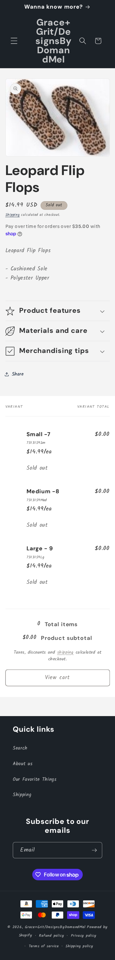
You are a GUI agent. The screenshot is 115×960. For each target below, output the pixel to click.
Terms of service (44, 946)
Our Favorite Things (35, 779)
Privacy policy (83, 936)
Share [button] (18, 374)
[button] (14, 40)
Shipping (12, 215)
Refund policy (51, 936)
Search (20, 748)
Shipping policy (79, 946)
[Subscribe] (94, 850)
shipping (65, 652)
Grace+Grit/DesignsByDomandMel (55, 927)
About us (22, 764)
